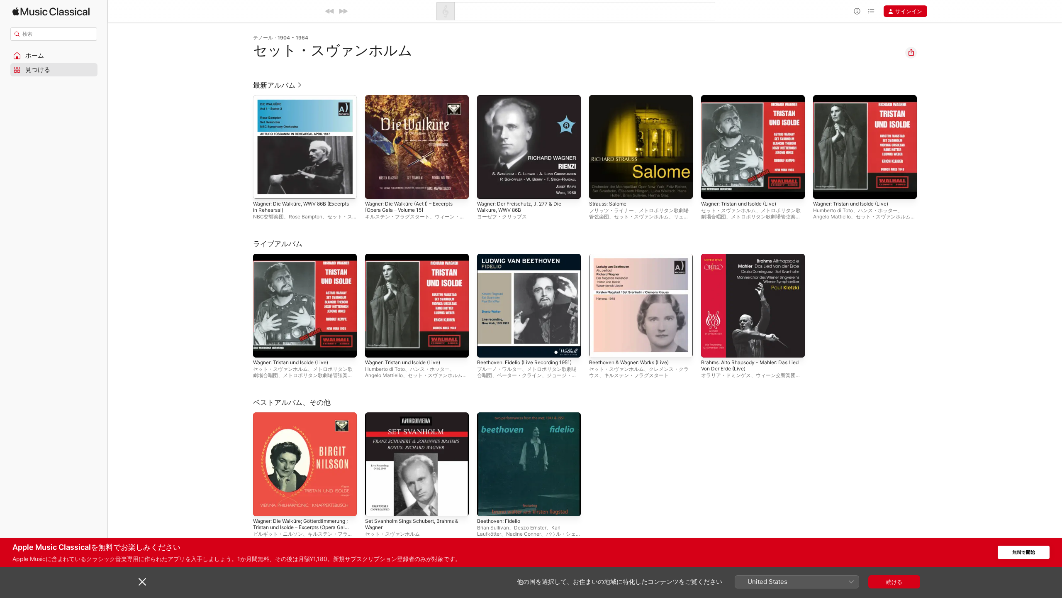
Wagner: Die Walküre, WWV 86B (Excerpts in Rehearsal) (294, 101)
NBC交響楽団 (268, 216)
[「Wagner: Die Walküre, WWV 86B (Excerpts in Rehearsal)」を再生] (263, 188)
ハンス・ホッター (878, 210)
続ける (894, 581)
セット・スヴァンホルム (641, 216)
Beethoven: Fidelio (501, 415)
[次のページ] (925, 147)
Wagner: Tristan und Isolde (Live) (743, 98)
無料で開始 (1023, 552)
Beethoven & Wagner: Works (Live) (634, 257)
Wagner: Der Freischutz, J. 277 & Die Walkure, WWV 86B (524, 101)
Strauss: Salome (610, 98)
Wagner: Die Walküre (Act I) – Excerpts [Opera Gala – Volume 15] (415, 101)
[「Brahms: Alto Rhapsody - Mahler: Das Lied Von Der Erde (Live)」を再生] (711, 347)
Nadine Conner (523, 534)
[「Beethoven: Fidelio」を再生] (487, 506)
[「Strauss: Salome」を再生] (599, 188)
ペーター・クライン (519, 375)
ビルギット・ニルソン (278, 534)
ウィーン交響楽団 (776, 375)
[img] (51, 11)
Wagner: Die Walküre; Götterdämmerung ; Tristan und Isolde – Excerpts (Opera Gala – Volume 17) (304, 422)
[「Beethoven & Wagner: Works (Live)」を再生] (599, 347)
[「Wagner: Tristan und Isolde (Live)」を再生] (711, 188)
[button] (54, 55)
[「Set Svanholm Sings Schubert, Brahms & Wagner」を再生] (375, 506)
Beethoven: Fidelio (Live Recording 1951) (522, 260)
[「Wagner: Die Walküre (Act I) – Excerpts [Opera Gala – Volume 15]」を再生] (375, 188)
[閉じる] (142, 582)
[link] (277, 85)
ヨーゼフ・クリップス (502, 216)
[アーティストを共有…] (911, 53)
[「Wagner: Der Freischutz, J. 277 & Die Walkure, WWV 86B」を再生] (487, 188)
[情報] (857, 11)
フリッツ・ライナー (611, 210)
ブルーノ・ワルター (499, 369)
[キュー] (871, 11)
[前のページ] (245, 147)
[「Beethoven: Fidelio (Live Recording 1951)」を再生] (487, 347)
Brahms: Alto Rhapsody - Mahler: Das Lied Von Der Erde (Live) (749, 260)
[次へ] (343, 11)
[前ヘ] (329, 11)
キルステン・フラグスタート (397, 216)
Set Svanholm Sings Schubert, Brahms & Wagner (417, 419)
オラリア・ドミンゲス (726, 375)
